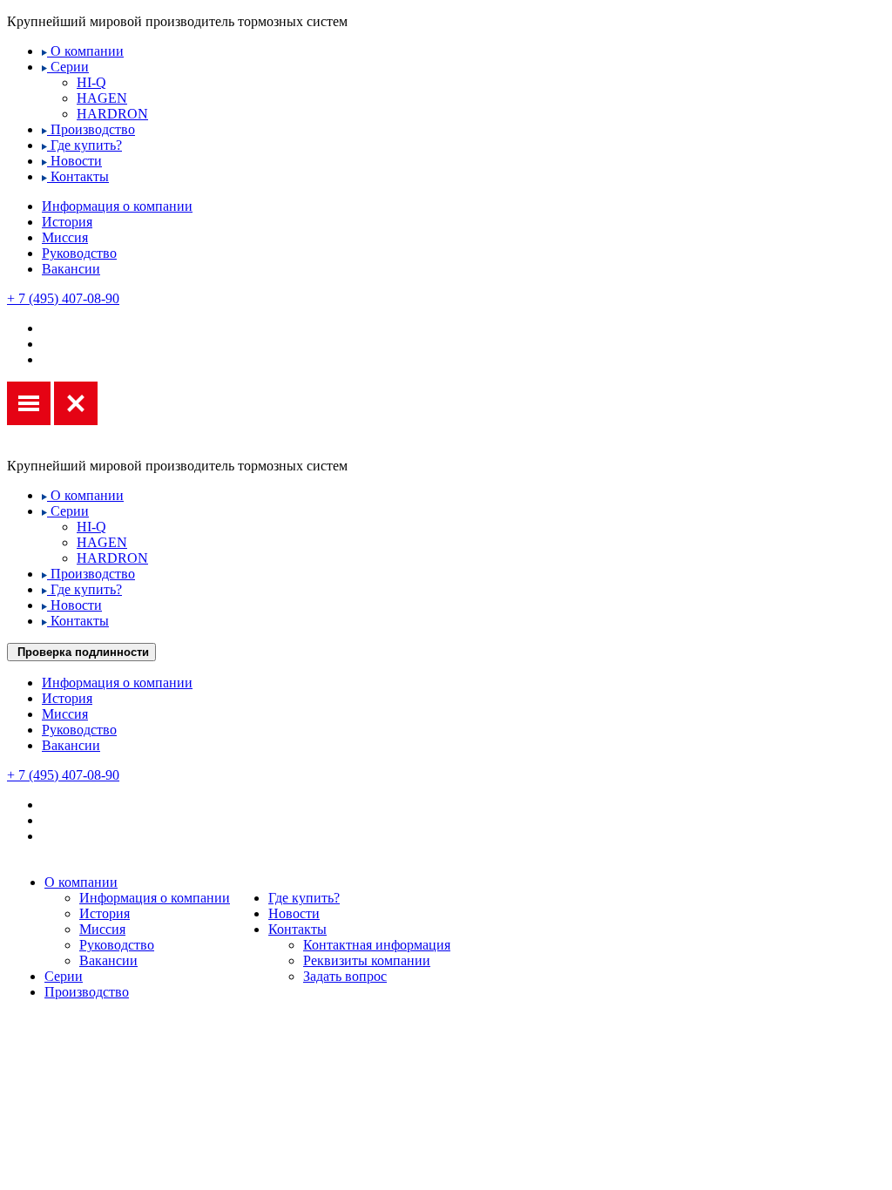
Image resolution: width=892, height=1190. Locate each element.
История (67, 221)
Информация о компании (117, 206)
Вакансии (71, 268)
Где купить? (84, 145)
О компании (85, 51)
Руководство (79, 253)
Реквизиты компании (366, 960)
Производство (91, 129)
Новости (74, 160)
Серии (68, 66)
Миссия (65, 237)
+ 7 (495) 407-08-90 (63, 298)
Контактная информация (376, 944)
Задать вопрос (345, 976)
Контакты (78, 176)
